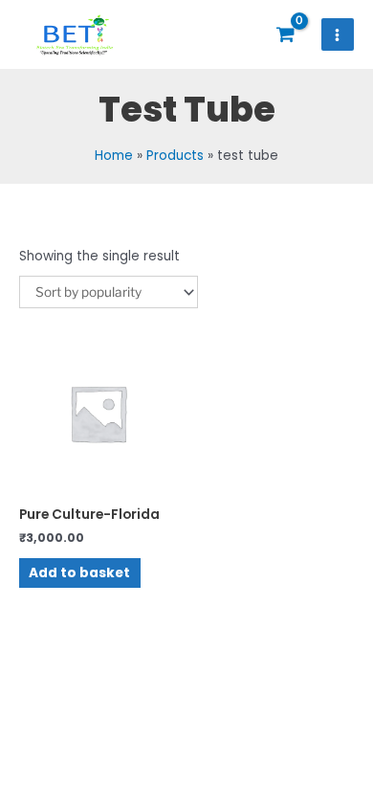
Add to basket (79, 573)
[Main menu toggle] (337, 34)
